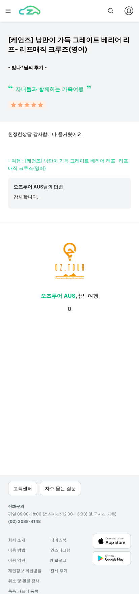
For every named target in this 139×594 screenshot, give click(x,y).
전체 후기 (58, 570)
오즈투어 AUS (58, 295)
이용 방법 (16, 550)
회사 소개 (16, 539)
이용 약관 (16, 560)
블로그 (58, 560)
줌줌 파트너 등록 (23, 591)
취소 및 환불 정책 (23, 580)
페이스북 (58, 539)
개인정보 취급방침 (24, 570)
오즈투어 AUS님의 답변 (38, 186)
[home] (29, 11)
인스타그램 (60, 550)
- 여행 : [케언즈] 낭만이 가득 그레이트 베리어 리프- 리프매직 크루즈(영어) (68, 164)
